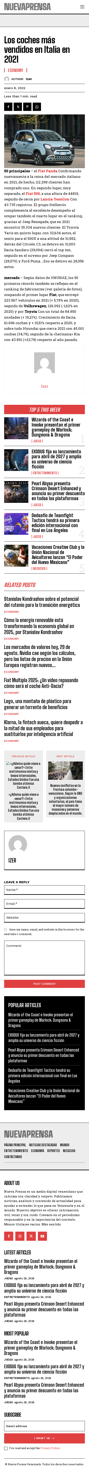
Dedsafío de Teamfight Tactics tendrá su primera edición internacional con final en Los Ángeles (55, 523)
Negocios (39, 568)
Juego (37, 441)
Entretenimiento (45, 473)
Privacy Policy (50, 1448)
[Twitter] (18, 107)
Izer (29, 79)
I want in (42, 1438)
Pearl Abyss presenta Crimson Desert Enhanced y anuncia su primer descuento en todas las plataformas (58, 491)
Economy (11, 611)
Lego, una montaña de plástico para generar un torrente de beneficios (37, 704)
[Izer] (7, 79)
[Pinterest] (27, 107)
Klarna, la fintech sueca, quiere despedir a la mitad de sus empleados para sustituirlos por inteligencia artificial (43, 728)
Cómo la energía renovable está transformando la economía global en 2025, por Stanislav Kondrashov (39, 626)
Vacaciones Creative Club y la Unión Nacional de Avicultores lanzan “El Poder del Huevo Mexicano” (58, 554)
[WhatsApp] (37, 107)
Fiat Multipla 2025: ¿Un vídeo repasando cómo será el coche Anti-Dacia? (41, 683)
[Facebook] (8, 107)
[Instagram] (19, 1236)
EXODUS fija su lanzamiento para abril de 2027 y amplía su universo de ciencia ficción (56, 459)
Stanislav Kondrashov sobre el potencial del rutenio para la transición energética (42, 602)
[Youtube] (42, 1236)
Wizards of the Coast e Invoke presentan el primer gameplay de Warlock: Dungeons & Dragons (56, 427)
